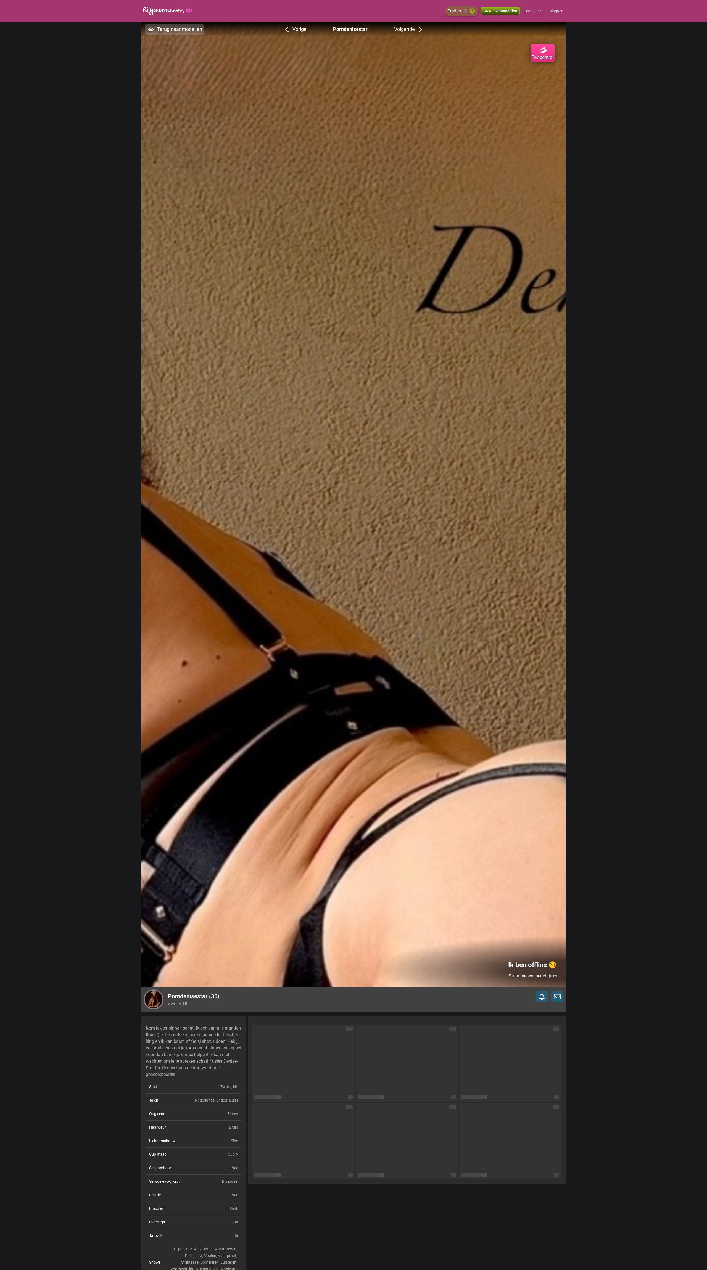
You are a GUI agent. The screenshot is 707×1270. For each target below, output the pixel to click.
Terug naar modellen (179, 29)
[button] (533, 11)
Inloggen (555, 11)
